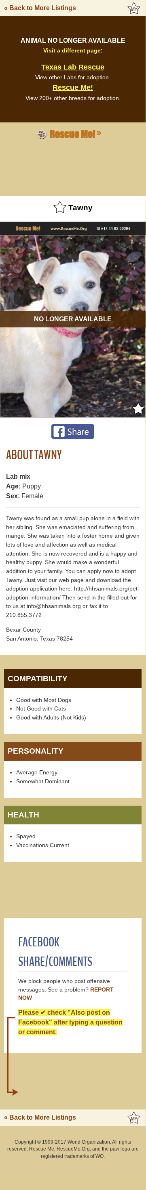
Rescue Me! (73, 87)
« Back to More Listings (40, 7)
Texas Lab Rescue (72, 67)
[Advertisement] (73, 166)
